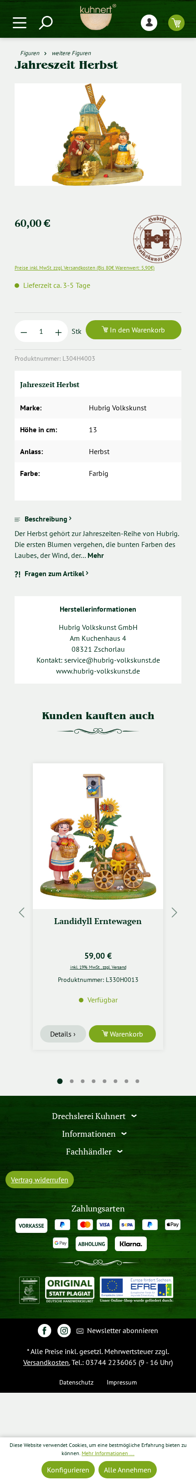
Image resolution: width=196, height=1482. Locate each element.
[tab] (98, 537)
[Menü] (19, 22)
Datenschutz (76, 1382)
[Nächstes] (174, 912)
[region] (98, 145)
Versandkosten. (46, 1362)
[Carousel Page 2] (71, 1081)
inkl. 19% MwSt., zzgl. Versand (98, 967)
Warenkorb (125, 1033)
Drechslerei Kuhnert (90, 1116)
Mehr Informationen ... (108, 1453)
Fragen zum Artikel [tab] (54, 573)
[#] (44, 1330)
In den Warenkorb (136, 329)
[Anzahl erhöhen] (58, 331)
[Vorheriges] (21, 912)
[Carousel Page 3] (82, 1081)
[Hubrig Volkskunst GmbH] (157, 220)
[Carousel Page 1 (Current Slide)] (59, 1081)
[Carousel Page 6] (115, 1081)
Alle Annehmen (127, 1469)
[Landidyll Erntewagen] (98, 836)
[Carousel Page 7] (126, 1081)
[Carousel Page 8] (137, 1081)
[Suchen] (45, 22)
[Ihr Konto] (149, 22)
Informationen (90, 1134)
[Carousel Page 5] (104, 1081)
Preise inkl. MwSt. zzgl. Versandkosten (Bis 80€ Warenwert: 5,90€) (85, 268)
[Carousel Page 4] (93, 1081)
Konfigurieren (68, 1469)
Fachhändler (89, 1151)
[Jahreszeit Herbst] (97, 134)
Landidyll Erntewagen (98, 921)
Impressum (122, 1382)
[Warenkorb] (176, 22)
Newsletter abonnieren (121, 1330)
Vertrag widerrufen (39, 1179)
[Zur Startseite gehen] (98, 17)
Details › (63, 1033)
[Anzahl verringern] (24, 331)
